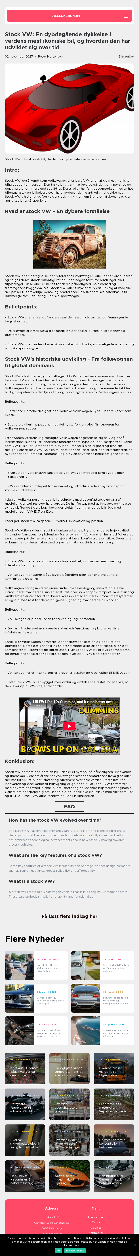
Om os (96, 1222)
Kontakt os (96, 1233)
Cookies (96, 1227)
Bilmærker (126, 56)
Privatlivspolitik (75, 1250)
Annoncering (96, 1217)
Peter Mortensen (50, 56)
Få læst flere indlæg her (69, 916)
